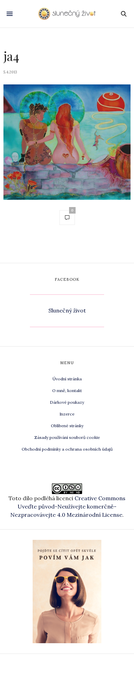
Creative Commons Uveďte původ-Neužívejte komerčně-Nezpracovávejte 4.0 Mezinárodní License (67, 506)
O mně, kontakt (67, 390)
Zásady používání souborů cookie (67, 437)
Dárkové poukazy (67, 402)
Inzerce (67, 414)
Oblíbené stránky (67, 425)
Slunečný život (67, 310)
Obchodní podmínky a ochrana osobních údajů (67, 449)
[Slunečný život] (67, 13)
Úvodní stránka (67, 378)
